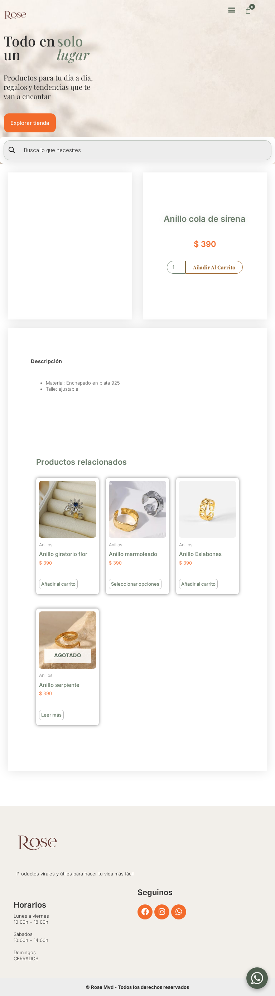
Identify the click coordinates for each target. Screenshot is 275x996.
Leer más (51, 715)
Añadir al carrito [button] (58, 584)
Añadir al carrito (214, 267)
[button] (232, 9)
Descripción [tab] (46, 361)
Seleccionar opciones (135, 584)
